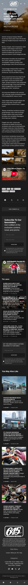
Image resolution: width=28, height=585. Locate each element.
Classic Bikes (11, 565)
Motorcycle (7, 9)
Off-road (12, 191)
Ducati (4, 188)
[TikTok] (19, 569)
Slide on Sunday (9, 563)
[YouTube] (12, 569)
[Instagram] (9, 569)
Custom (8, 552)
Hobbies (18, 561)
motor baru (5, 191)
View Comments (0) (14, 209)
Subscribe (14, 244)
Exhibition (18, 565)
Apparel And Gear (18, 563)
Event (13, 561)
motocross (17, 188)
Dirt (18, 552)
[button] (2, 4)
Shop (20, 552)
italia (8, 188)
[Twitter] (15, 569)
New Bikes (13, 9)
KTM (12, 188)
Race (21, 561)
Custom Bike (8, 561)
